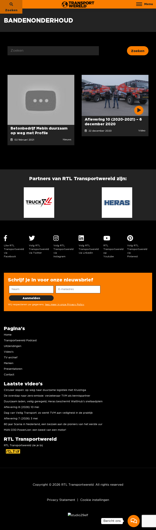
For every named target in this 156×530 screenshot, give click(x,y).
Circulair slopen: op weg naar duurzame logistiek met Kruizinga (45, 390)
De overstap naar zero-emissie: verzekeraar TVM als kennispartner (47, 396)
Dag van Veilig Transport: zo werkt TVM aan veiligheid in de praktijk (48, 413)
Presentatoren (13, 369)
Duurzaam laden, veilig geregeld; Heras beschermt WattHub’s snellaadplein (53, 401)
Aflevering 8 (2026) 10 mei (21, 407)
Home (8, 335)
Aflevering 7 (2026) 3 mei (21, 419)
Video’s (8, 352)
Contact (9, 375)
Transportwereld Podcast (20, 340)
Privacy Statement (61, 500)
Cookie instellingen (94, 500)
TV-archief (10, 358)
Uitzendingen (12, 346)
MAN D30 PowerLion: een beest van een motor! (35, 430)
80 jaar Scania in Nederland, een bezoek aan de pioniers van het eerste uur (53, 424)
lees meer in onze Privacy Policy (64, 304)
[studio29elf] (78, 515)
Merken (8, 363)
